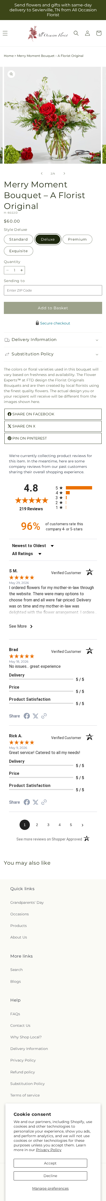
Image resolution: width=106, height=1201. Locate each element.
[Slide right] (64, 173)
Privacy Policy (48, 1149)
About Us (18, 937)
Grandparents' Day (27, 902)
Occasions (19, 914)
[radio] (76, 487)
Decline (50, 1175)
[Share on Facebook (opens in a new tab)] (27, 716)
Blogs (15, 981)
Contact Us (20, 1025)
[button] (76, 33)
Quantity (12, 261)
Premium (77, 239)
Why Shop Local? (26, 1037)
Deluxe (48, 239)
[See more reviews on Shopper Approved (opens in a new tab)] (44, 716)
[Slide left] (41, 173)
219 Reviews (36, 508)
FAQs (15, 1014)
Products (18, 925)
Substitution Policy (27, 1083)
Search (16, 969)
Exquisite (18, 251)
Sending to (22, 281)
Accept (50, 1163)
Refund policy (22, 1072)
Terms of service (25, 1095)
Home (9, 56)
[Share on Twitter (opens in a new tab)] (35, 716)
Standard (18, 239)
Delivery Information (29, 1048)
